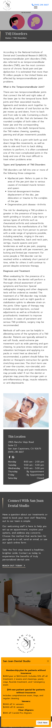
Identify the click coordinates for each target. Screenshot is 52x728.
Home (8, 38)
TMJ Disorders (19, 38)
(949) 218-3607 (41, 4)
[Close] (48, 661)
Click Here (42, 722)
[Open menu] (35, 7)
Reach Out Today (12, 565)
